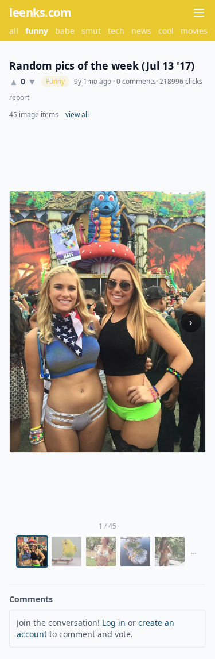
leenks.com (40, 12)
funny (36, 30)
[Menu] (199, 13)
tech (116, 30)
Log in (114, 622)
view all (77, 115)
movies (194, 30)
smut (91, 30)
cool (166, 30)
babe (65, 30)
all (13, 30)
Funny (55, 81)
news (141, 30)
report (19, 97)
